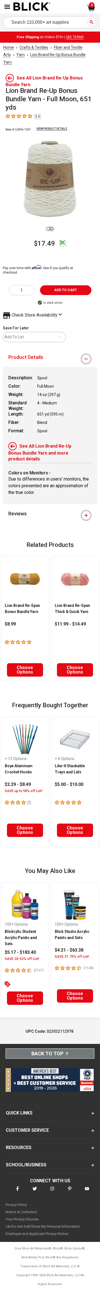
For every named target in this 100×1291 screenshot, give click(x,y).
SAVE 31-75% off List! (72, 957)
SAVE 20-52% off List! (22, 959)
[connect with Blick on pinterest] (69, 1192)
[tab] (50, 357)
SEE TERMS (75, 37)
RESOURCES (18, 1147)
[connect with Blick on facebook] (17, 1192)
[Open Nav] (7, 7)
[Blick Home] (32, 7)
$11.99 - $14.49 (70, 624)
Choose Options (25, 670)
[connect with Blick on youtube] (86, 1192)
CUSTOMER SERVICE (27, 1130)
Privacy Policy (16, 1205)
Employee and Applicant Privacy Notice (37, 1234)
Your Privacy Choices (22, 1219)
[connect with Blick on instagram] (52, 1192)
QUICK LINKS (19, 1113)
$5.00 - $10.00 (69, 784)
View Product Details (51, 128)
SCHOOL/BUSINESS (26, 1164)
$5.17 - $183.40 (20, 952)
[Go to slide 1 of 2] (48, 229)
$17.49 (44, 243)
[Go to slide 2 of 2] (52, 229)
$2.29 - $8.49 (18, 784)
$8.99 (10, 624)
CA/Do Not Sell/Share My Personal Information (43, 1226)
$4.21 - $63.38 (69, 950)
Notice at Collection (21, 1212)
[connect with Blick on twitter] (34, 1192)
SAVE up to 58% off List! (23, 791)
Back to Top (47, 1053)
